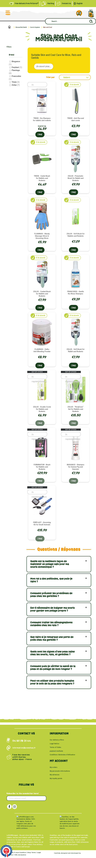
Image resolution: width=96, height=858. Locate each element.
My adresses (54, 775)
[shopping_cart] (91, 13)
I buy (40, 134)
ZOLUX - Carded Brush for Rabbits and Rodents (42, 293)
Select (66, 77)
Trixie (16, 82)
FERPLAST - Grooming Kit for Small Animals (42, 523)
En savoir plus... (43, 66)
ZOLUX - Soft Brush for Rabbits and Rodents (76, 235)
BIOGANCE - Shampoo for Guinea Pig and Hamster (75, 467)
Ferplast (17, 67)
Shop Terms (31, 852)
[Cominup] (85, 853)
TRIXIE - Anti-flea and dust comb (75, 119)
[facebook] (9, 806)
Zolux (16, 85)
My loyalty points (56, 778)
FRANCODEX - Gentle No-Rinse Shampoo (75, 292)
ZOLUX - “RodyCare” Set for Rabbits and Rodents (75, 409)
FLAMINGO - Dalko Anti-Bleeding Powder (41, 350)
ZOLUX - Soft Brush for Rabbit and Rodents (76, 350)
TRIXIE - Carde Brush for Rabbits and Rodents (42, 178)
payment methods (56, 751)
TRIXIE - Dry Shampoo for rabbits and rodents (42, 119)
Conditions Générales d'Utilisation (62, 755)
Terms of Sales (55, 747)
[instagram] (14, 806)
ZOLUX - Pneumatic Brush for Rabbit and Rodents (75, 178)
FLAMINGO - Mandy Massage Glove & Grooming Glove (42, 236)
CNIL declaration (20, 855)
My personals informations (60, 771)
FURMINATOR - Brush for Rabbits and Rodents (42, 467)
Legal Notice (54, 743)
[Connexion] (79, 13)
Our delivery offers (57, 740)
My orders (53, 767)
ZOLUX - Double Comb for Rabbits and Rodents (42, 409)
